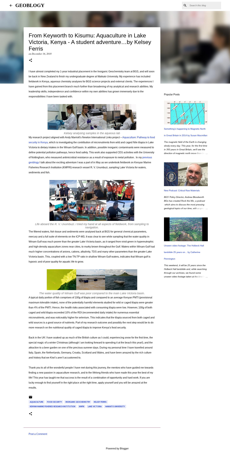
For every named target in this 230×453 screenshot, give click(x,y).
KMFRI (81, 406)
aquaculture (36, 402)
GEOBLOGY (29, 5)
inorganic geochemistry (78, 402)
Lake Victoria (95, 406)
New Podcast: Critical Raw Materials (182, 190)
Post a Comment (38, 434)
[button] (30, 60)
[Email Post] (30, 398)
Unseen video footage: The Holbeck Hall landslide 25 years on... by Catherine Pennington (184, 252)
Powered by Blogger (117, 448)
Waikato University (115, 406)
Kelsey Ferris (100, 402)
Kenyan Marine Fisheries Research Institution (52, 406)
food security (54, 402)
